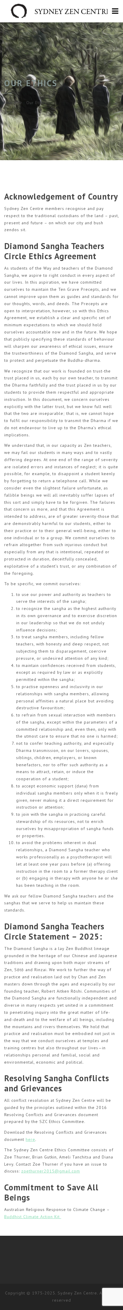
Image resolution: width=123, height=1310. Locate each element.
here (30, 1139)
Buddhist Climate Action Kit (32, 1216)
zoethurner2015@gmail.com (50, 1171)
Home (10, 102)
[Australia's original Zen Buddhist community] (61, 11)
